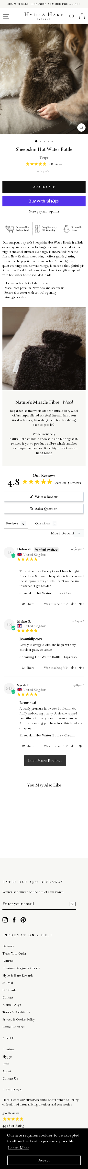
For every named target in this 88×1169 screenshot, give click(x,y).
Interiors (8, 1049)
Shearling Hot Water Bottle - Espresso (48, 657)
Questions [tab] (42, 523)
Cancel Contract (13, 1027)
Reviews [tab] (12, 523)
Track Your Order (14, 954)
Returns (7, 961)
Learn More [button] (18, 1147)
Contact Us (10, 1079)
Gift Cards (9, 990)
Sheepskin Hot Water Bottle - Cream (47, 593)
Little (6, 1064)
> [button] (45, 760)
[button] (73, 604)
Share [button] (30, 604)
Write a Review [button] (46, 497)
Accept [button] (44, 1160)
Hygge (7, 1057)
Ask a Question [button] (46, 509)
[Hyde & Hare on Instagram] (5, 920)
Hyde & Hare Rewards (17, 976)
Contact (7, 997)
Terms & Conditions (16, 1012)
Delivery (8, 946)
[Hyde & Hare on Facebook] (14, 920)
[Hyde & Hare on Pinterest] (23, 920)
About (6, 1071)
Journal (7, 983)
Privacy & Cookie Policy (18, 1019)
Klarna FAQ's (11, 1005)
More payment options (44, 211)
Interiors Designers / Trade (21, 968)
